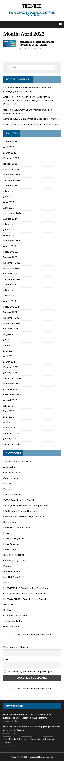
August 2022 (10, 284)
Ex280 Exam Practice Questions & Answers (36, 119)
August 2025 (10, 185)
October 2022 (10, 273)
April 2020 (8, 422)
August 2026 (10, 141)
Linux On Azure (11, 544)
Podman (7, 566)
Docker (7, 489)
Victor (38, 48)
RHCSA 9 (8, 604)
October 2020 (10, 389)
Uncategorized (11, 626)
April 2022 (8, 295)
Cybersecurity (10, 478)
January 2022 (10, 312)
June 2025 (8, 196)
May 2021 (8, 350)
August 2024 (10, 219)
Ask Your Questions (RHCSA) (18, 461)
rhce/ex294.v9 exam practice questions (24, 593)
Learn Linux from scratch (16, 527)
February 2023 (11, 252)
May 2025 (8, 202)
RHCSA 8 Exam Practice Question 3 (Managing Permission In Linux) (28, 89)
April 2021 (8, 356)
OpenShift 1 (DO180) (14, 555)
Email (6, 659)
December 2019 (11, 444)
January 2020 (10, 438)
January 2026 (10, 164)
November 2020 (12, 383)
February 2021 (10, 367)
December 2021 (11, 318)
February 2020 (11, 433)
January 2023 (10, 257)
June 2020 (8, 411)
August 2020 (10, 400)
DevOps (7, 483)
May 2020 (8, 417)
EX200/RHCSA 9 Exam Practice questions (25, 505)
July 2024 (8, 224)
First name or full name (16, 647)
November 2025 (11, 174)
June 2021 (8, 345)
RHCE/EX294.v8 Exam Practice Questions (25, 588)
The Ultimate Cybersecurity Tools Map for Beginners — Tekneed (30, 740)
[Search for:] (32, 67)
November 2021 (11, 323)
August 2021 (10, 334)
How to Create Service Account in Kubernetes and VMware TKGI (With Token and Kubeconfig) (28, 100)
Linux (6, 533)
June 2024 (8, 229)
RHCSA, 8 (8, 610)
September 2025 (12, 180)
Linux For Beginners (13, 538)
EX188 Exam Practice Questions (20, 500)
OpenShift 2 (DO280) (14, 560)
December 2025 (12, 169)
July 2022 (8, 290)
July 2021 (7, 339)
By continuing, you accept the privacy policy (30, 671)
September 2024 (12, 213)
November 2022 (11, 268)
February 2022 (11, 307)
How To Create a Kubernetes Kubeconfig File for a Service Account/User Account (32, 728)
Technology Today (12, 621)
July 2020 (8, 406)
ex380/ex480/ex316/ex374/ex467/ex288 (24, 516)
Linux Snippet (10, 549)
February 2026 (11, 158)
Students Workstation (15, 615)
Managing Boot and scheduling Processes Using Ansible (37, 43)
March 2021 (9, 362)
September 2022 (12, 279)
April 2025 (8, 208)
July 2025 (8, 191)
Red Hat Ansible (11, 571)
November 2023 (11, 240)
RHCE (6, 582)
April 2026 (8, 147)
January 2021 (10, 372)
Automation (9, 467)
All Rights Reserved (44, 757)
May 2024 (8, 235)
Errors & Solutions (12, 494)
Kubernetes (9, 522)
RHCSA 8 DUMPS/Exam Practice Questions (26, 599)
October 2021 (10, 328)
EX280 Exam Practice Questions (20, 511)
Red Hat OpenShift (13, 577)
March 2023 (9, 246)
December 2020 (12, 378)
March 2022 (9, 301)
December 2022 (12, 263)
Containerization (12, 472)
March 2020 (9, 427)
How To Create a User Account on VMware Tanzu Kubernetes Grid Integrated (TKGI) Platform (27, 716)
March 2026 (9, 153)
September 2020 (12, 394)
